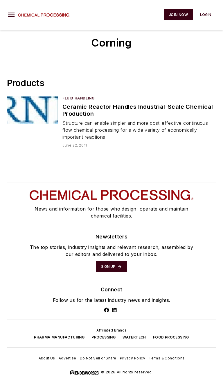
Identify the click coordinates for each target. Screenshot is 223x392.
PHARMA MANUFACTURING (59, 337)
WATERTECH (134, 337)
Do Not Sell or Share (98, 358)
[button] (11, 14)
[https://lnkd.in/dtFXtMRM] (114, 310)
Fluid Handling (78, 98)
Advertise (67, 358)
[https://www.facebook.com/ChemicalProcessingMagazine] (106, 310)
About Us (47, 358)
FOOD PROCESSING (171, 337)
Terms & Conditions (166, 358)
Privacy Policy (132, 358)
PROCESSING (103, 337)
